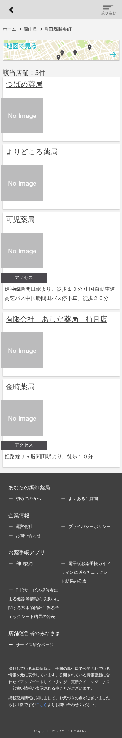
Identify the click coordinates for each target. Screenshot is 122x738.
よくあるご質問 (83, 499)
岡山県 (30, 29)
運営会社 (24, 527)
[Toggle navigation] (108, 10)
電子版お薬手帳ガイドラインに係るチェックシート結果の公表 (86, 573)
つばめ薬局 (24, 84)
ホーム (9, 29)
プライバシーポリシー (89, 527)
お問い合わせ (28, 536)
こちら (41, 705)
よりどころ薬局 (32, 151)
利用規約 (24, 564)
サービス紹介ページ (35, 645)
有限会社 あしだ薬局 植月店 (56, 319)
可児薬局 (20, 219)
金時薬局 (20, 386)
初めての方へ (28, 499)
